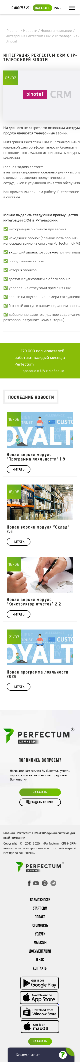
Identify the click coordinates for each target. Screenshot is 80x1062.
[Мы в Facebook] (29, 883)
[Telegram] (53, 883)
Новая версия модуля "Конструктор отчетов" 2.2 (34, 601)
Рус (56, 8)
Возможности (40, 900)
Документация (40, 951)
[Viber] (45, 883)
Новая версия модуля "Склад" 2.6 (38, 529)
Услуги (40, 934)
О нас (40, 960)
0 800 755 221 (21, 7)
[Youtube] (36, 883)
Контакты (40, 969)
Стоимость (40, 926)
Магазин (40, 943)
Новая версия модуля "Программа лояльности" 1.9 (36, 456)
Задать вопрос (43, 802)
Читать (18, 469)
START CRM (40, 909)
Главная (9, 833)
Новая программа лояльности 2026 (37, 674)
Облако (40, 917)
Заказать (42, 8)
